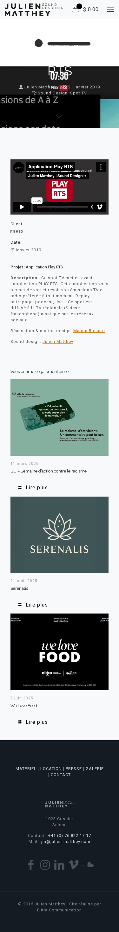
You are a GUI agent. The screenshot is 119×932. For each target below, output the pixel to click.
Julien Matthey (39, 87)
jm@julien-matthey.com (65, 841)
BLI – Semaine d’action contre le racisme (48, 471)
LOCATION (51, 768)
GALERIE (95, 768)
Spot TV (78, 93)
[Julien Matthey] (34, 9)
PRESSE (74, 768)
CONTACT (61, 774)
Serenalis (19, 588)
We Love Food (23, 705)
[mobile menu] (110, 9)
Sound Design (53, 93)
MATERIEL (26, 768)
